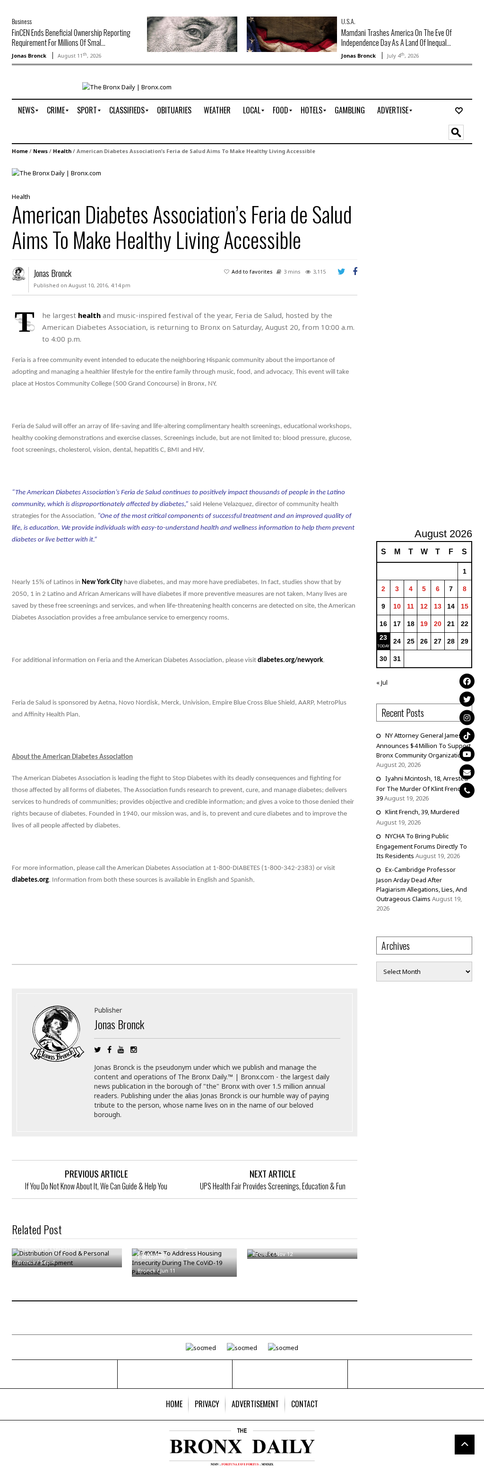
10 (397, 606)
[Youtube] (467, 753)
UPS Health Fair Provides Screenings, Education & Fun (273, 1186)
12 (424, 606)
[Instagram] (467, 717)
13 (437, 606)
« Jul (382, 682)
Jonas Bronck (29, 55)
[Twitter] (467, 699)
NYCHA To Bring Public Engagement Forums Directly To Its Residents (421, 846)
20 (437, 624)
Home (20, 151)
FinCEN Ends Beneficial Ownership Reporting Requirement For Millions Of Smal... (71, 37)
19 (424, 624)
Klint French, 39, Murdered (422, 812)
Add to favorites (252, 271)
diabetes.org (30, 880)
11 (410, 606)
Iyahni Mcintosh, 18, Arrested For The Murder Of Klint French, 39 (422, 788)
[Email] (467, 772)
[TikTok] (467, 735)
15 (464, 606)
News (40, 151)
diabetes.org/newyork (290, 660)
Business (22, 21)
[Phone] (467, 790)
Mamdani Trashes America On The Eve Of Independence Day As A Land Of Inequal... (396, 37)
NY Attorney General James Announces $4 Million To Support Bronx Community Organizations (423, 745)
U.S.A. (348, 21)
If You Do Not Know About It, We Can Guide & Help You (96, 1186)
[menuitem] (26, 110)
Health (62, 151)
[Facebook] (467, 680)
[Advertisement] (430, 342)
